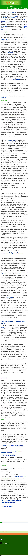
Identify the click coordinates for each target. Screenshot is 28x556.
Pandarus (19, 273)
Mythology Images (7, 506)
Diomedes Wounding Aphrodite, (11, 479)
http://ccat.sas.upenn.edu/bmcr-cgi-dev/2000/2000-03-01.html (11, 501)
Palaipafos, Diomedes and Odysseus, (12, 445)
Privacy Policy (6, 543)
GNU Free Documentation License (20, 476)
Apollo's (10, 297)
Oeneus (10, 52)
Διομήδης (13, 12)
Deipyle (13, 17)
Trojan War (17, 16)
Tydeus (5, 17)
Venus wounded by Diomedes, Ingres (12, 253)
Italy (8, 400)
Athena (25, 26)
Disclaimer (5, 539)
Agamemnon (11, 140)
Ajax (8, 22)
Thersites (16, 56)
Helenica (11, 6)
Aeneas (20, 272)
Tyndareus (6, 87)
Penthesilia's (16, 79)
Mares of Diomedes (7, 468)
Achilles (12, 116)
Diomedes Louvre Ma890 (9, 455)
